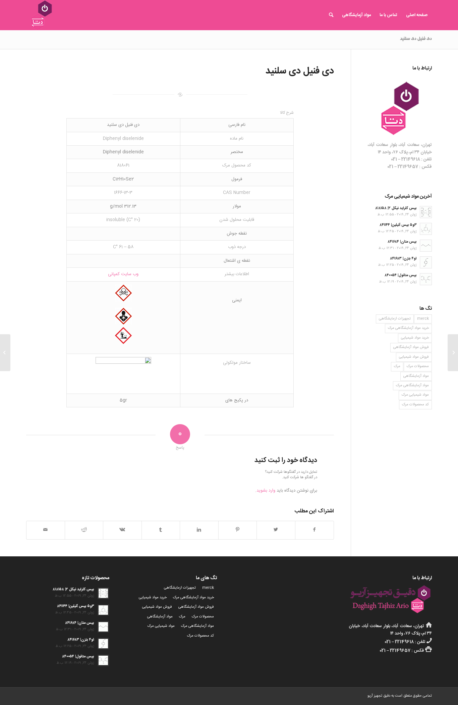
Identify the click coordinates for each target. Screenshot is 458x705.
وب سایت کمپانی (123, 274)
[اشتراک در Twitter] (276, 530)
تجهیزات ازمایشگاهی (395, 319)
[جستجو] (331, 15)
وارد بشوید (265, 490)
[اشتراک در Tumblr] (161, 530)
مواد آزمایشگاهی (416, 376)
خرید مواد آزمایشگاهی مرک (408, 328)
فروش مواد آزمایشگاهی (411, 347)
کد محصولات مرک (415, 405)
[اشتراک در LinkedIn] (199, 530)
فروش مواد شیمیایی (414, 357)
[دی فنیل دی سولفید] (453, 352)
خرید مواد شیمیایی (415, 338)
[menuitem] (417, 15)
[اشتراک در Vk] (122, 530)
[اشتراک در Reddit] (84, 530)
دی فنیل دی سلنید (416, 39)
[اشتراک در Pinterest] (238, 530)
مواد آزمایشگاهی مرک (412, 386)
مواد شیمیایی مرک (415, 395)
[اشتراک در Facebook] (314, 530)
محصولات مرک (418, 366)
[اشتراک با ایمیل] (45, 530)
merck (423, 319)
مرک (397, 366)
